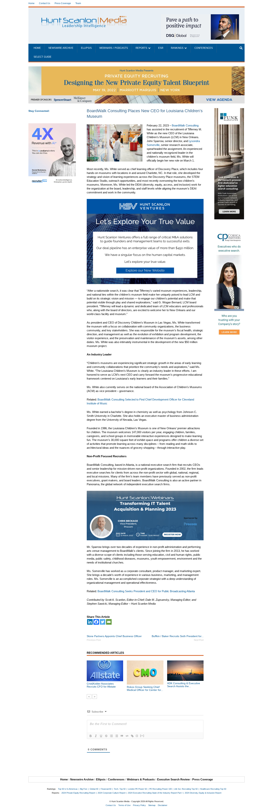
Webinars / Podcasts (113, 48)
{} (137, 735)
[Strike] (106, 736)
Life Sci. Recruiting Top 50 (186, 789)
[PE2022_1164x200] (136, 68)
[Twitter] (102, 622)
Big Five (83, 789)
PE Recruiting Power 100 (160, 789)
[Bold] (90, 736)
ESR (160, 48)
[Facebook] (96, 622)
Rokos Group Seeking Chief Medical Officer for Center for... (145, 688)
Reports (141, 48)
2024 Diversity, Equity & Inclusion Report (203, 793)
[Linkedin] (90, 622)
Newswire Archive (60, 48)
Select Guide (42, 57)
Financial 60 (106, 789)
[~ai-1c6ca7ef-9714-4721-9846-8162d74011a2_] (200, 16)
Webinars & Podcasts (141, 779)
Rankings (177, 48)
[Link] (132, 736)
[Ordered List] (111, 736)
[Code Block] (127, 736)
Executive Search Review (173, 779)
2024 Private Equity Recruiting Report (78, 793)
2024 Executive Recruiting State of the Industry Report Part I (155, 793)
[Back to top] (267, 805)
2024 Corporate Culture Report (112, 793)
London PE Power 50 (137, 789)
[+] (142, 735)
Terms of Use (124, 805)
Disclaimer (162, 805)
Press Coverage (63, 3)
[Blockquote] (121, 736)
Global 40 (94, 789)
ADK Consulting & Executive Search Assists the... (183, 685)
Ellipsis (86, 48)
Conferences (203, 48)
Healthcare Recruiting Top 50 (213, 789)
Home (31, 3)
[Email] (109, 622)
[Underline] (101, 736)
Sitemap (151, 805)
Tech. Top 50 (120, 789)
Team (78, 3)
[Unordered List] (116, 736)
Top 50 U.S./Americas (68, 789)
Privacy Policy (139, 805)
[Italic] (95, 736)
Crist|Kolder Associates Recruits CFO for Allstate (101, 685)
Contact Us (44, 3)
